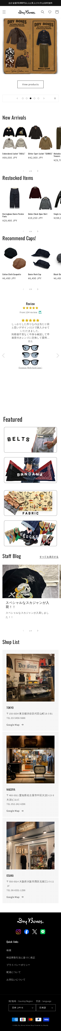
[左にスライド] (23, 171)
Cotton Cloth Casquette (11, 274)
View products (30, 84)
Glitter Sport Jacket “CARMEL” (40, 153)
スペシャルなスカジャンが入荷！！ (27, 604)
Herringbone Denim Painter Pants (13, 215)
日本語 (42, 1007)
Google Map (13, 724)
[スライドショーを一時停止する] (55, 98)
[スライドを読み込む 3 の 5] (31, 98)
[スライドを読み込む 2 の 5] (27, 98)
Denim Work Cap (34, 274)
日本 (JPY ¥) (17, 1007)
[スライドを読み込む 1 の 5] (23, 98)
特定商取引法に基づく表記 (21, 957)
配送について (14, 972)
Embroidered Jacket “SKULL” (13, 153)
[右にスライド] (37, 171)
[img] (30, 308)
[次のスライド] (43, 98)
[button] (4, 12)
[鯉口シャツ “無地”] (31, 345)
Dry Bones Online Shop (26, 1025)
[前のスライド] (17, 98)
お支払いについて (16, 979)
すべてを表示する (49, 556)
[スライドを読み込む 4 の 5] (34, 98)
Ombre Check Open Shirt (37, 214)
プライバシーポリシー (18, 964)
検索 (9, 950)
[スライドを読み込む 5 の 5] (38, 98)
